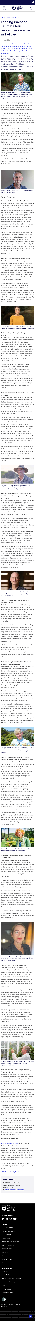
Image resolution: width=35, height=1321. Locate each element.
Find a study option (7, 1248)
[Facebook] (3, 1219)
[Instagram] (11, 1219)
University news (6, 44)
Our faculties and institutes (9, 1231)
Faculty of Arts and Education (21, 44)
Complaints (5, 1285)
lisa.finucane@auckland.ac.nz (14, 1190)
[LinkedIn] (7, 1219)
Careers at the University (8, 1259)
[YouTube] (14, 1219)
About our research (7, 1234)
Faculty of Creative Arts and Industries (13, 46)
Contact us (5, 1271)
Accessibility (4, 1304)
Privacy (18, 1304)
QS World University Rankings (11, 1172)
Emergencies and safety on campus (11, 1278)
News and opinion (13, 17)
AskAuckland (5, 1275)
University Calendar (7, 1256)
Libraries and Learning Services (10, 1241)
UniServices (5, 1263)
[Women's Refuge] (4, 1301)
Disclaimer (4, 1306)
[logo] (17, 8)
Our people (5, 1252)
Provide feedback (6, 1289)
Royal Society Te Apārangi (9, 1143)
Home (3, 17)
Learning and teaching (8, 1245)
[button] (33, 2)
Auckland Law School (8, 51)
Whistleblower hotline (7, 1292)
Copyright (11, 1304)
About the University (7, 1227)
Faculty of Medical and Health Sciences (19, 48)
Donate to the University (8, 1282)
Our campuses (6, 1238)
